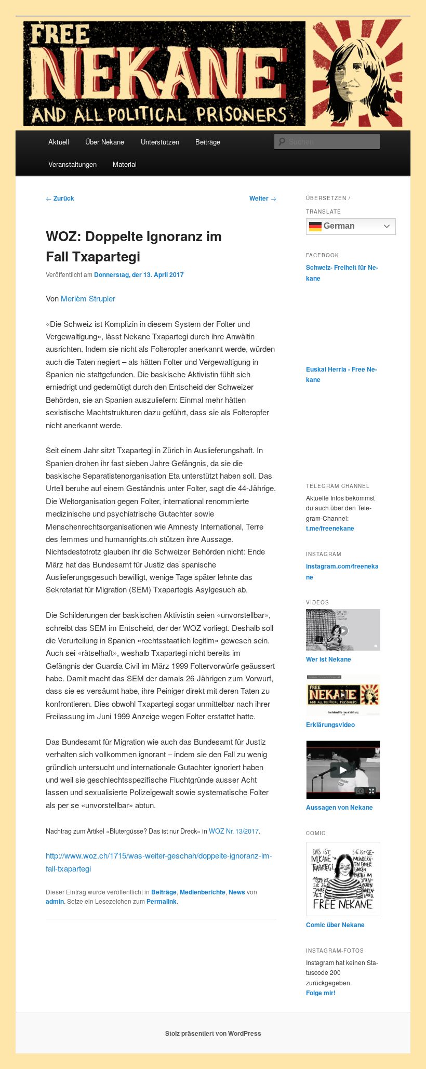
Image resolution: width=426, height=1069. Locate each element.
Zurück (60, 198)
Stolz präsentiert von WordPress (213, 1033)
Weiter (262, 198)
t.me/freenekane (330, 528)
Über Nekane (104, 142)
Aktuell (58, 142)
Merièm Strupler (88, 298)
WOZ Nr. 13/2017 (234, 831)
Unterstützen (160, 142)
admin (55, 901)
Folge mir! (321, 992)
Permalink (162, 901)
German (338, 225)
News (237, 891)
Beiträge (207, 142)
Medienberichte (202, 891)
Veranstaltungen (72, 164)
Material (125, 164)
